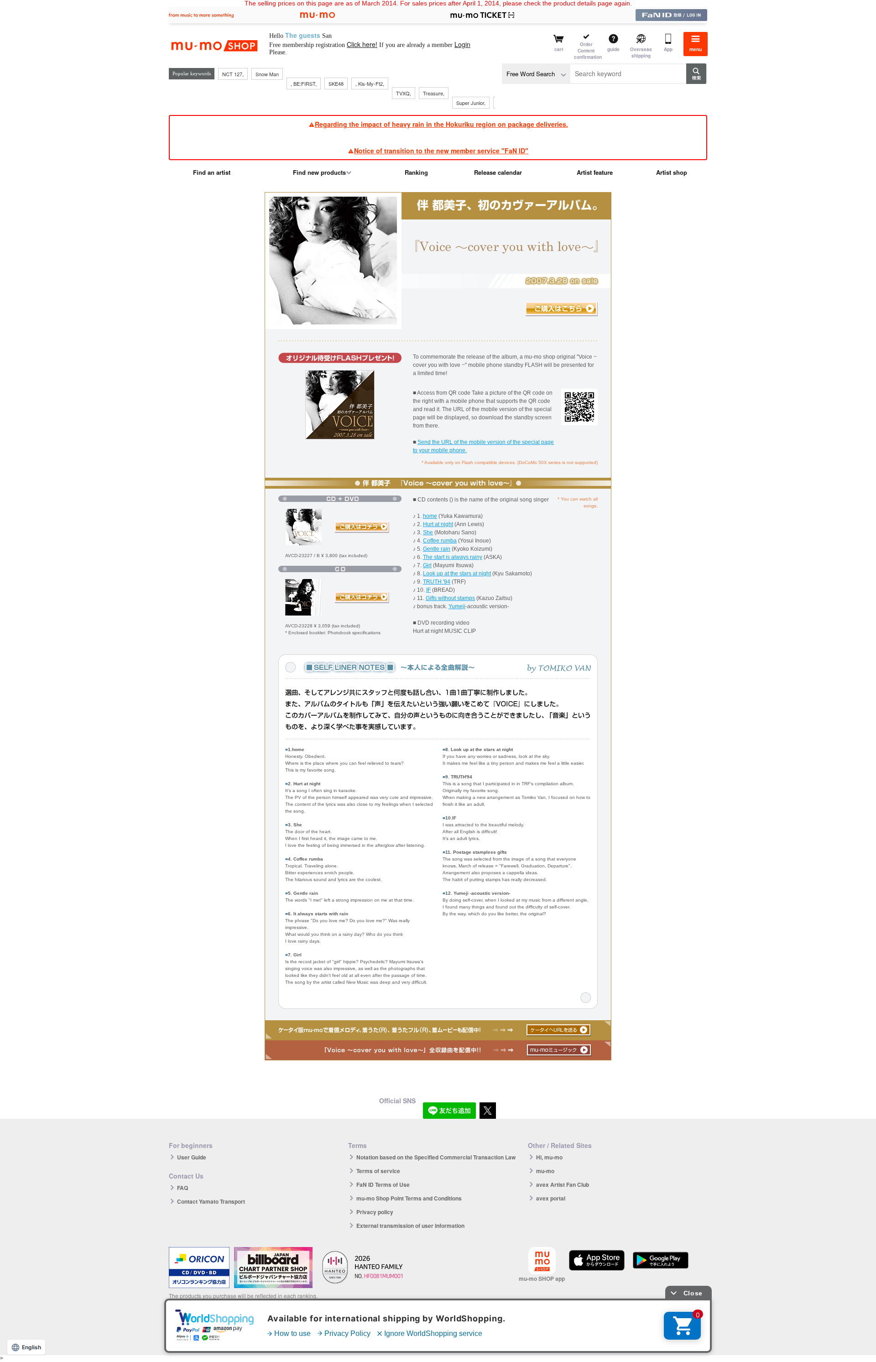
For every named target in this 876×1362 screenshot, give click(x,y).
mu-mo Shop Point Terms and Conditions (409, 1198)
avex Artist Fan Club (562, 1184)
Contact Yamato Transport (211, 1201)
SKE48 (336, 83)
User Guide (191, 1157)
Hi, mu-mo (549, 1157)
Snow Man (267, 74)
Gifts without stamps (450, 598)
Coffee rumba (440, 540)
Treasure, (433, 93)
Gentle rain (436, 549)
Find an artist (211, 172)
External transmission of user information (410, 1225)
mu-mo (545, 1171)
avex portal (550, 1198)
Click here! (362, 44)
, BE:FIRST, (304, 83)
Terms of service (378, 1171)
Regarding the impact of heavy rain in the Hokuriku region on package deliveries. (441, 124)
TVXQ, (403, 93)
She (428, 532)
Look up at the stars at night (457, 573)
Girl (427, 565)
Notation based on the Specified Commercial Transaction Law (436, 1157)
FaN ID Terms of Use (383, 1184)
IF (428, 590)
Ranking (416, 172)
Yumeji (456, 606)
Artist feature (595, 172)
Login (462, 44)
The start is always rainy (452, 557)
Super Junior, (470, 102)
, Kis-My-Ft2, (369, 83)
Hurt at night (438, 524)
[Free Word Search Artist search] (536, 73)
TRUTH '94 (436, 582)
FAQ (182, 1188)
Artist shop (671, 172)
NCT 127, (233, 74)
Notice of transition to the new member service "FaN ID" (441, 150)
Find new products (319, 172)
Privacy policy (374, 1212)
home (430, 516)
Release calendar (498, 172)
